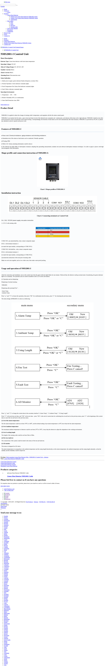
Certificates (10, 31)
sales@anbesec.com (9, 489)
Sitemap (36, 502)
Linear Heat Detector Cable (8, 463)
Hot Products (29, 502)
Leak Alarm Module (12, 28)
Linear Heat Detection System (8, 461)
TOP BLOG (42, 502)
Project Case (7, 33)
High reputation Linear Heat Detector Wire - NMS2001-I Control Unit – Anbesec (27, 457)
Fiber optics (10, 21)
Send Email (4, 506)
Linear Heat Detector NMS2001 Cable (14, 458)
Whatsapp (3, 507)
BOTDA (12, 25)
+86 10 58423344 (8, 490)
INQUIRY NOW (5, 486)
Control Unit (7, 44)
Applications (13, 19)
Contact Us (7, 35)
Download (10, 30)
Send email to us (5, 104)
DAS (11, 24)
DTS (11, 22)
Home (5, 9)
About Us (6, 10)
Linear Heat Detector (12, 15)
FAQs (5, 34)
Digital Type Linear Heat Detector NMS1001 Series (23, 16)
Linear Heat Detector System (8, 464)
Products (6, 13)
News (8, 12)
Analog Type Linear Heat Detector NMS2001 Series (24, 18)
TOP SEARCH (51, 502)
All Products (4, 503)
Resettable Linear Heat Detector (9, 466)
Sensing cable (14, 27)
